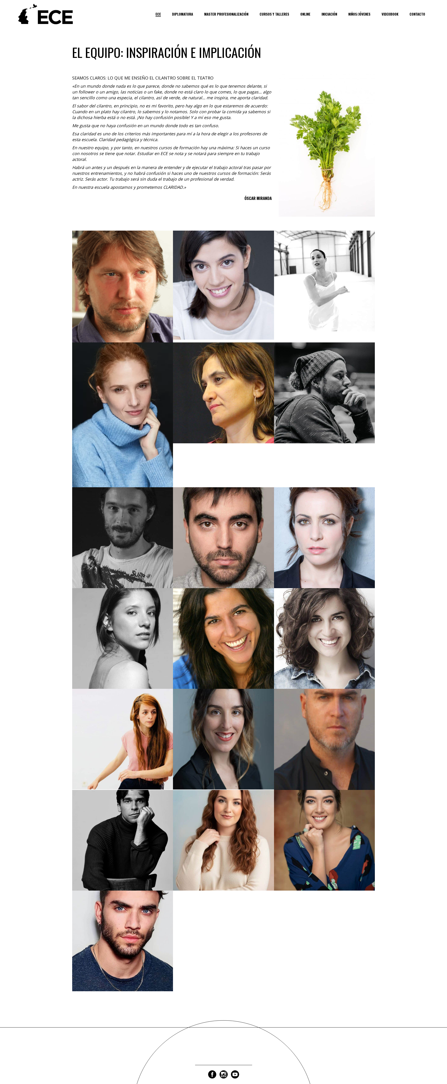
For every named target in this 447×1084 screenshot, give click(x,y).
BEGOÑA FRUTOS (223, 402)
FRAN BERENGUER (122, 950)
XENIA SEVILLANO (324, 547)
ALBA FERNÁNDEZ (122, 748)
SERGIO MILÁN (223, 547)
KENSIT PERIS (324, 849)
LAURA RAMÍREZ (123, 648)
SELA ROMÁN (223, 748)
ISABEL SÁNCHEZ (223, 648)
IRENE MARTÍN (324, 647)
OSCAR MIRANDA (122, 296)
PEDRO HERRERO (122, 547)
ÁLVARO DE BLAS (324, 748)
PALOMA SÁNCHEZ (324, 290)
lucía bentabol (223, 850)
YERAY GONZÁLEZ (324, 402)
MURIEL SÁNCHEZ (122, 424)
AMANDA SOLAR (223, 294)
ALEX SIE (123, 849)
